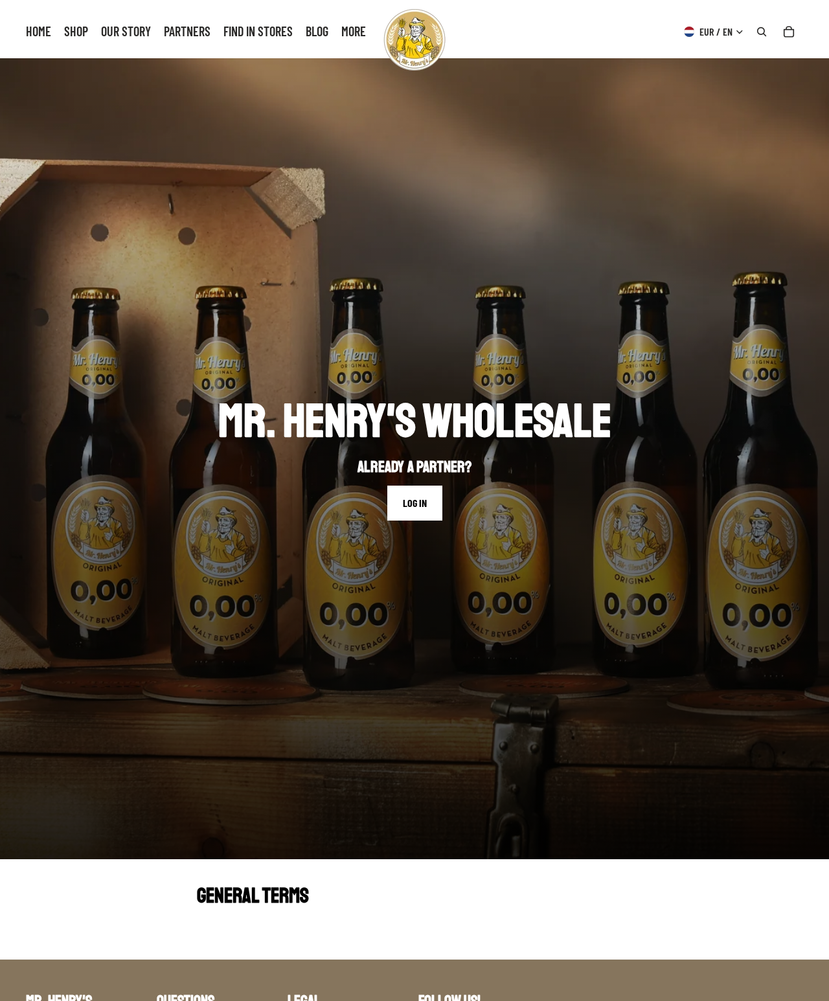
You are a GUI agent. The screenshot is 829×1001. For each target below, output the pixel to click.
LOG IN (415, 503)
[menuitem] (353, 31)
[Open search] (761, 31)
